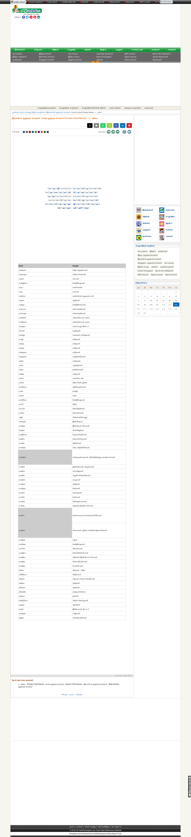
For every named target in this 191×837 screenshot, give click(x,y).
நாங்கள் (80, 827)
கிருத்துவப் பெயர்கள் (46, 60)
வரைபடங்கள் (52, 2)
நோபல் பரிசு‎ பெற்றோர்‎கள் (164, 271)
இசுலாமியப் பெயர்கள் (46, 57)
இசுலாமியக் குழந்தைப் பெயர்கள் (58, 112)
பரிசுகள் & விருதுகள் (103, 57)
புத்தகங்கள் (130, 2)
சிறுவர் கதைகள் (131, 57)
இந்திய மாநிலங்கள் (20, 57)
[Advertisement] (124, 26)
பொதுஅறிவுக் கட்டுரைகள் (68, 108)
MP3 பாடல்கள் (145, 2)
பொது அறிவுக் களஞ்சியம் (35, 112)
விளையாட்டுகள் (130, 60)
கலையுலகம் (172, 49)
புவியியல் (99, 60)
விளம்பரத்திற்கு (103, 827)
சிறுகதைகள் (157, 60)
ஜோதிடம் (103, 49)
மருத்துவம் (119, 49)
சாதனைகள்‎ (148, 108)
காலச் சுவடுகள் (115, 108)
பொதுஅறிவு (71, 49)
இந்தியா (153, 251)
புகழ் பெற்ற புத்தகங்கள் (104, 54)
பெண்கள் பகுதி (137, 49)
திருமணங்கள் (115, 2)
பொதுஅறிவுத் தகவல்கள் (47, 108)
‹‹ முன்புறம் (118, 675)
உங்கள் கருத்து (90, 827)
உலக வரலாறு (72, 54)
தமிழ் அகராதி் (99, 2)
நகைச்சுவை (156, 49)
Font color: (16, 132)
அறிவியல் (55, 49)
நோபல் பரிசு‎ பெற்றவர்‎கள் (161, 54)
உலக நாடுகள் (17, 54)
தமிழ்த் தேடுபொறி (69, 2)
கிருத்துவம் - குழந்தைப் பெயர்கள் (150, 263)
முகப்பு (71, 694)
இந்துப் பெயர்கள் (45, 54)
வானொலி (85, 2)
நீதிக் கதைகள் (130, 54)
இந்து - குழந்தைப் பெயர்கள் (148, 255)
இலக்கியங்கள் (20, 49)
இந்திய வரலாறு (73, 57)
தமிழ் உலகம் (38, 49)
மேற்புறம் (79, 694)
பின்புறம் (65, 694)
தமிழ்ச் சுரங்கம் (19, 2)
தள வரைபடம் (116, 827)
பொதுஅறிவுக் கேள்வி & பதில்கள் (94, 108)
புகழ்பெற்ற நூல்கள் (167, 267)
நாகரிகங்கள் (17, 60)
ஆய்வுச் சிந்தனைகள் (160, 57)
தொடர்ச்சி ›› (128, 675)
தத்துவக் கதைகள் (75, 60)
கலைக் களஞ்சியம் (36, 2)
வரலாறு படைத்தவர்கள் (132, 108)
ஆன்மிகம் (87, 49)
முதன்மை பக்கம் (18, 112)
